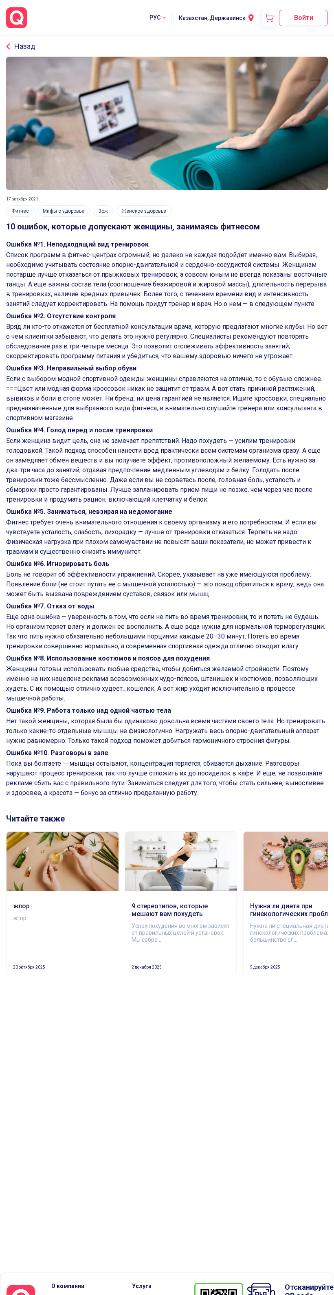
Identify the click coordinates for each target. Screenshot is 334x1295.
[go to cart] (269, 18)
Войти (303, 18)
